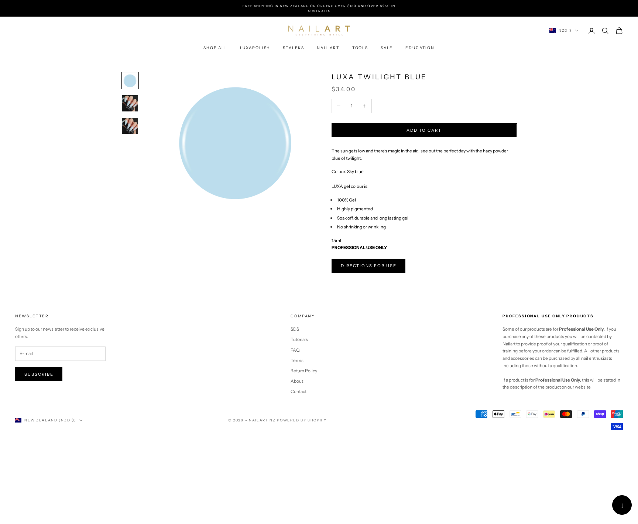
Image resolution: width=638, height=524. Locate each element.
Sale (387, 47)
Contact (298, 391)
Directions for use (369, 265)
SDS (295, 329)
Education (420, 47)
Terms (297, 360)
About (297, 381)
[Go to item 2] (130, 103)
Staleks (293, 47)
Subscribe (39, 374)
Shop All (215, 47)
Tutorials (299, 339)
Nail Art (328, 47)
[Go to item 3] (130, 126)
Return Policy (304, 370)
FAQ (295, 350)
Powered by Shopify (301, 420)
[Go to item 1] (130, 81)
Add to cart (424, 130)
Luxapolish (255, 47)
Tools (360, 47)
